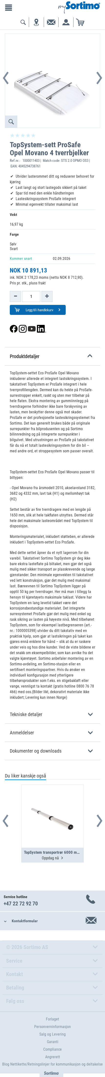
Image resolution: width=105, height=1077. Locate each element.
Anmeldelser (22, 733)
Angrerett (52, 1057)
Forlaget (52, 1019)
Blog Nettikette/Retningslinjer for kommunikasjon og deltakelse (52, 1064)
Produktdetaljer (24, 356)
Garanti (52, 1041)
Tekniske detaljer (26, 714)
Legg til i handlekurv (39, 310)
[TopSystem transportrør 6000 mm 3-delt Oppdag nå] (52, 804)
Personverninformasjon (52, 1026)
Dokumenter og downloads (36, 751)
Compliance (52, 1049)
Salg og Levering (52, 1034)
